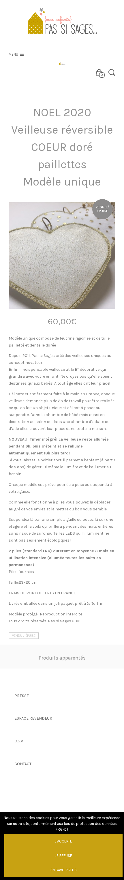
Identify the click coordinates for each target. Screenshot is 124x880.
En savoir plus (63, 870)
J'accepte (63, 841)
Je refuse (63, 855)
